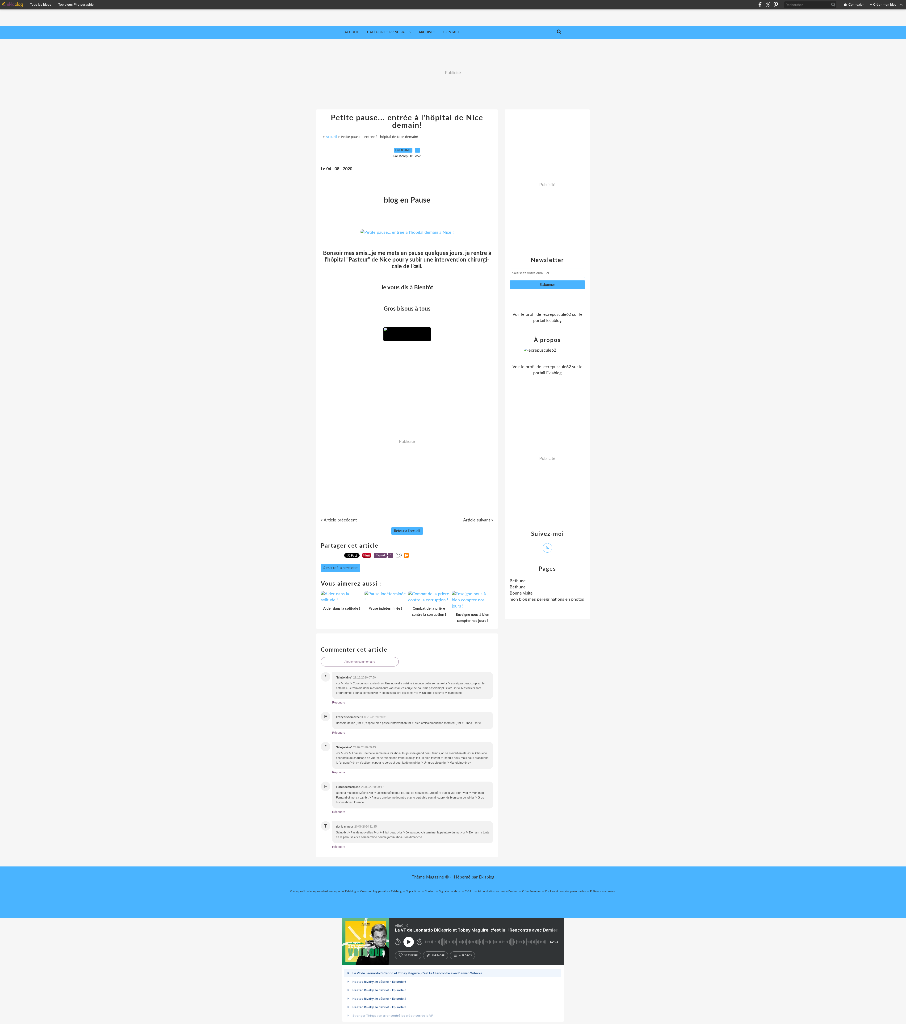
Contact (451, 32)
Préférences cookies (602, 891)
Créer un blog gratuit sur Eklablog (381, 891)
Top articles (413, 891)
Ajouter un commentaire (359, 661)
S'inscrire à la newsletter (340, 568)
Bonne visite (521, 593)
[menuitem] (352, 32)
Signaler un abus (449, 891)
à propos (465, 955)
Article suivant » (478, 520)
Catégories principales (389, 32)
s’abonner (411, 955)
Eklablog (486, 877)
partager (438, 955)
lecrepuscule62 (556, 314)
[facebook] (760, 4)
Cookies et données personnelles (565, 891)
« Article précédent (339, 520)
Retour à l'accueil (407, 531)
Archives (427, 32)
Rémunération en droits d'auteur (498, 891)
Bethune (518, 581)
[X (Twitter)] (768, 4)
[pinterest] (776, 4)
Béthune (518, 587)
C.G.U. (469, 891)
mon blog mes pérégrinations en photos (547, 599)
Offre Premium (531, 891)
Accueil (351, 32)
